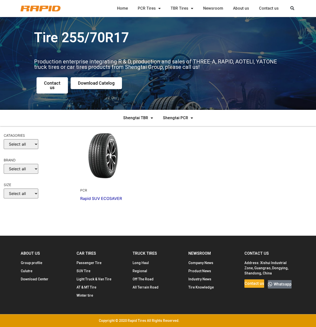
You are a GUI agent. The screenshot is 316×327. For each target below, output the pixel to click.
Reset (12, 225)
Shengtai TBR (135, 117)
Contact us (269, 8)
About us (241, 8)
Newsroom (213, 8)
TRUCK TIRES (145, 253)
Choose (13, 210)
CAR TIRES (86, 253)
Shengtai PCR (175, 117)
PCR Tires (147, 8)
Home (122, 8)
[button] (292, 8)
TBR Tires (179, 8)
